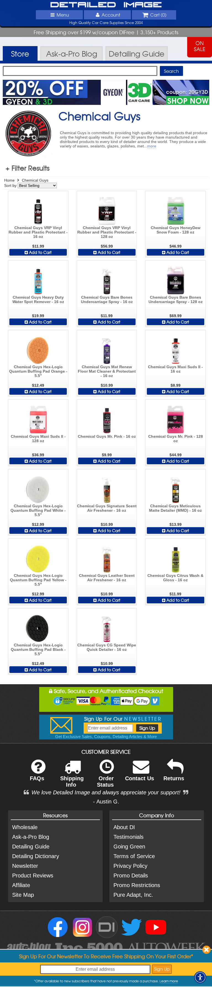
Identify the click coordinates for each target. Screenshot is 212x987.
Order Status (105, 781)
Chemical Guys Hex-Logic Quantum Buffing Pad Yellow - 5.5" (38, 580)
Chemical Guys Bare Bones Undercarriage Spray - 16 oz (107, 299)
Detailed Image (106, 5)
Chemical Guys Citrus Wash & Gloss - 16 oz (175, 577)
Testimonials (128, 837)
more (151, 146)
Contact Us (139, 778)
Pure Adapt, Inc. (133, 895)
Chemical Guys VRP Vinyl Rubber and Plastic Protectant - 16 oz (38, 232)
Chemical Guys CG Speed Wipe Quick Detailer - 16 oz (106, 647)
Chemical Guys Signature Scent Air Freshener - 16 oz (107, 508)
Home (9, 180)
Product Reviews (32, 875)
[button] (200, 977)
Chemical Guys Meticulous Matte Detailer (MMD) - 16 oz (175, 508)
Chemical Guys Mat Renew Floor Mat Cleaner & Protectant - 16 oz (107, 371)
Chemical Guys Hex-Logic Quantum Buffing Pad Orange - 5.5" (38, 371)
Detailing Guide (30, 846)
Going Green (129, 846)
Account (111, 14)
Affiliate (21, 885)
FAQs (37, 778)
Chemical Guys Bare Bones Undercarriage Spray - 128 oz (176, 299)
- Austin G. (106, 801)
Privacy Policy (130, 866)
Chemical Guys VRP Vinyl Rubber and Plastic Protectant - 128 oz (106, 232)
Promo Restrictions (136, 885)
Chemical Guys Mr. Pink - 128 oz (175, 438)
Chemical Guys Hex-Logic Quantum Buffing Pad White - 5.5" (38, 510)
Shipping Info (72, 781)
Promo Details (130, 875)
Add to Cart (40, 252)
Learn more (169, 980)
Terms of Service (134, 856)
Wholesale (25, 827)
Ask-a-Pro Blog (30, 837)
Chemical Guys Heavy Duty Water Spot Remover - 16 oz (38, 299)
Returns (173, 778)
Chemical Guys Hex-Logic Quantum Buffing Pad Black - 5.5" (38, 649)
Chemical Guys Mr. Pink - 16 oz (107, 436)
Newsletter (25, 866)
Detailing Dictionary (35, 856)
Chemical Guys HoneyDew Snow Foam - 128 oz (175, 229)
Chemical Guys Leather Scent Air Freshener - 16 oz (107, 577)
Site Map (23, 895)
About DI (124, 827)
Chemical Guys (35, 180)
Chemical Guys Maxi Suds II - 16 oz (175, 369)
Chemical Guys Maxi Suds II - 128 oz (38, 438)
